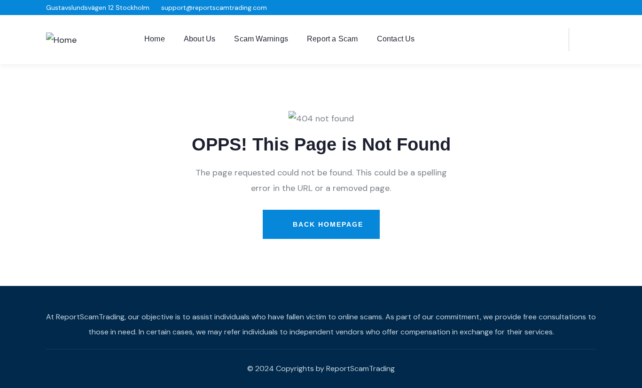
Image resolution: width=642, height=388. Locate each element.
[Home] (61, 40)
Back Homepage (326, 224)
